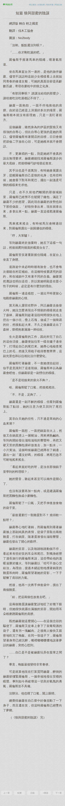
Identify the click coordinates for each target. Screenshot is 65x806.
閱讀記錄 (58, 5)
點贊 (19, 793)
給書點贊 (41, 5)
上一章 (6, 793)
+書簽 (45, 793)
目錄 (32, 793)
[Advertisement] (32, 754)
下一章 (58, 793)
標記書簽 (32, 5)
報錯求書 (49, 5)
